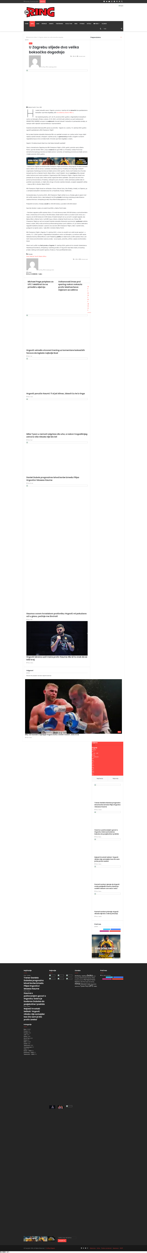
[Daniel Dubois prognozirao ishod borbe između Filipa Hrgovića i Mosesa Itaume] (52, 979)
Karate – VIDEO (28, 1050)
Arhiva (98, 1248)
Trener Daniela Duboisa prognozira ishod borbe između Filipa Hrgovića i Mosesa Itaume (107, 805)
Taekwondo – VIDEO (29, 1054)
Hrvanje (44, 23)
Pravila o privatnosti (106, 1248)
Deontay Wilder (91, 977)
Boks (32, 23)
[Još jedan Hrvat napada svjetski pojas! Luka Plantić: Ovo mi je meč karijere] (69, 1169)
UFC (91, 986)
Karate (51, 23)
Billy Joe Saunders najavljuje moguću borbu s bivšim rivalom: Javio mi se (52, 735)
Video (97, 23)
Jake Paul (82, 981)
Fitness (82, 23)
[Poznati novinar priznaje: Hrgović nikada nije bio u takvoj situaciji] (107, 902)
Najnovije (115, 778)
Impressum (116, 1248)
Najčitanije (100, 778)
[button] (73, 706)
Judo (37, 23)
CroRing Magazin (50, 1248)
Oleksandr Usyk (85, 984)
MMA (76, 23)
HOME (26, 23)
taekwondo (77, 986)
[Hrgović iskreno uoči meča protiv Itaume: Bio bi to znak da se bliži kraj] (52, 1107)
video (95, 986)
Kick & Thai (68, 23)
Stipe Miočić (93, 984)
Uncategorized (28, 1047)
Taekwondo (59, 23)
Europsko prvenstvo (79, 979)
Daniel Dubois (83, 977)
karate (86, 981)
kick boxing (91, 981)
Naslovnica (93, 1248)
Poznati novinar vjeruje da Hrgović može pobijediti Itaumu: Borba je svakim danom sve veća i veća (107, 886)
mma (77, 983)
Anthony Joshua (81, 976)
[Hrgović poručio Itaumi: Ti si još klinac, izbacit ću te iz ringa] (61, 976)
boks (90, 975)
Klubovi (104, 23)
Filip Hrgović (87, 979)
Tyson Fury (84, 986)
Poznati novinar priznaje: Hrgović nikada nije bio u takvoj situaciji (106, 913)
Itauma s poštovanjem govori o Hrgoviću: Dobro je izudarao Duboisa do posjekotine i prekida (106, 832)
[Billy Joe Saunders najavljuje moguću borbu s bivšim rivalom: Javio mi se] (61, 1107)
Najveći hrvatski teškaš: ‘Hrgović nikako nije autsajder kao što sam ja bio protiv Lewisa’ (107, 859)
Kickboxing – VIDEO (29, 1052)
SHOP (121, 1248)
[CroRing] (39, 12)
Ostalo (89, 23)
